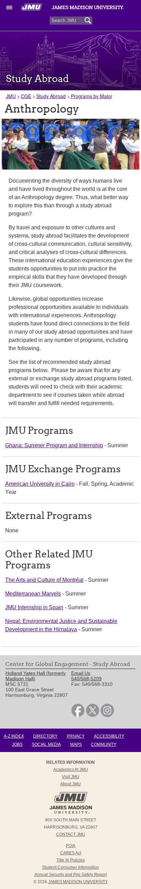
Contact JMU (70, 834)
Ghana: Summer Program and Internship (54, 445)
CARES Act (70, 853)
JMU (11, 96)
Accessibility (109, 736)
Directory (45, 736)
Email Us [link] (80, 673)
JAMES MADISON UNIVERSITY (78, 881)
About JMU (70, 784)
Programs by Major (91, 96)
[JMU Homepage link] (70, 812)
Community (103, 744)
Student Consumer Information (70, 867)
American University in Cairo (40, 484)
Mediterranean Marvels (33, 594)
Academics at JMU (70, 769)
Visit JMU (70, 776)
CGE (26, 96)
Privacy (76, 736)
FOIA (70, 845)
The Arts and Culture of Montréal (44, 580)
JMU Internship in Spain (34, 607)
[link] (78, 715)
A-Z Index (14, 736)
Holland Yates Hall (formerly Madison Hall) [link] (35, 675)
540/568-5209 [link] (86, 678)
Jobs (17, 744)
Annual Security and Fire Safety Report (71, 874)
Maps (76, 744)
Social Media (46, 744)
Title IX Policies (70, 860)
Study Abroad (51, 96)
